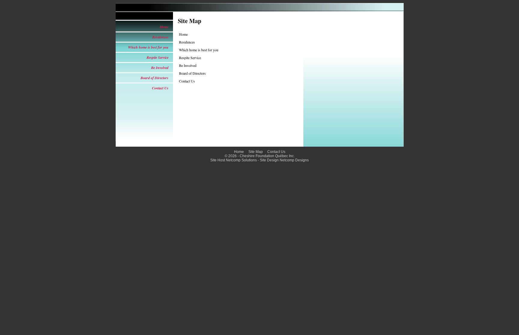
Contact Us (160, 88)
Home (164, 26)
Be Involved (159, 67)
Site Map (255, 152)
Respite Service (157, 57)
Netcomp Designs (294, 160)
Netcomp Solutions (241, 160)
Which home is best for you (148, 47)
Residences (160, 37)
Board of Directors (154, 77)
